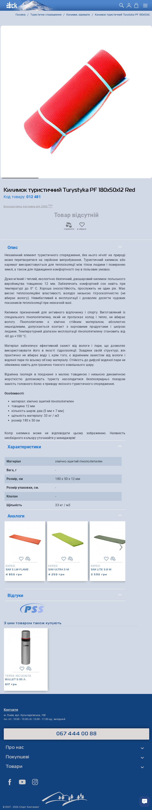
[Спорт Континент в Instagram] (35, 782)
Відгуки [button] (15, 595)
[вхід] (128, 7)
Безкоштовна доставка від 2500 (28, 206)
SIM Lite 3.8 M (101, 570)
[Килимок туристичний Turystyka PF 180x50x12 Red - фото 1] (76, 102)
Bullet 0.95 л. (15, 680)
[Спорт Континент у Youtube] (22, 782)
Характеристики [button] (24, 446)
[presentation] (121, 546)
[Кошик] (136, 7)
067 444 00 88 (76, 734)
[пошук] (121, 7)
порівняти (69, 229)
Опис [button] (13, 247)
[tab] (65, 247)
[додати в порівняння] (27, 558)
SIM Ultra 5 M (58, 570)
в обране (81, 229)
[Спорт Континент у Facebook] (10, 782)
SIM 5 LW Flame (17, 570)
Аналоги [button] (16, 515)
